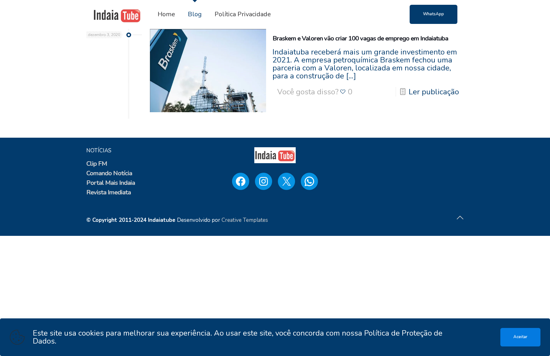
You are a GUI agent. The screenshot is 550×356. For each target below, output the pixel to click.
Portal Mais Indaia (110, 182)
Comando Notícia (109, 173)
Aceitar (520, 337)
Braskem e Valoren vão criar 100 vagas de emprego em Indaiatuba (360, 38)
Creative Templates (245, 220)
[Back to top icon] (460, 218)
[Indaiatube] (117, 14)
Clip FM (96, 163)
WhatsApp (433, 14)
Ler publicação (434, 92)
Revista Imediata (108, 192)
